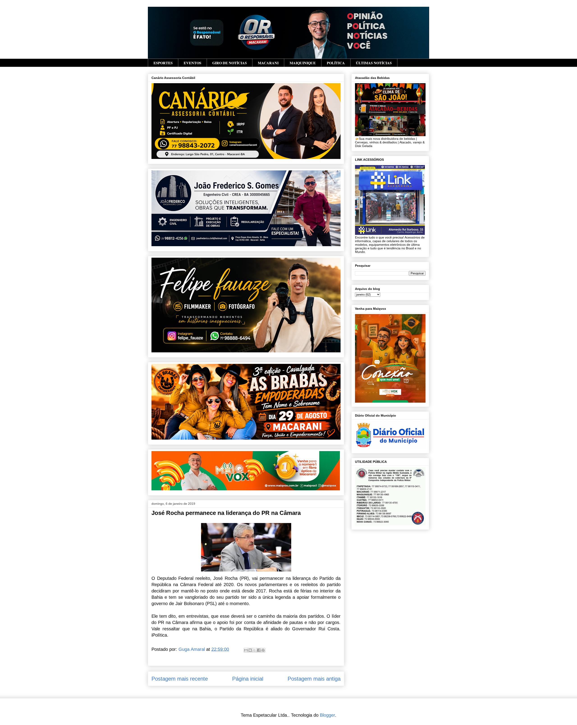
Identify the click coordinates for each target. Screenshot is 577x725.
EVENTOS (192, 62)
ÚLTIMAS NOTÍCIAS (374, 62)
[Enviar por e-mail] (246, 650)
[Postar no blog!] (250, 650)
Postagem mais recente (179, 679)
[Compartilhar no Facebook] (258, 650)
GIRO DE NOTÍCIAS (229, 62)
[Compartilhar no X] (254, 650)
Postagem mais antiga (314, 679)
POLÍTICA (336, 62)
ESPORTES (163, 62)
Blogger (327, 715)
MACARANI (268, 62)
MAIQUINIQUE (303, 62)
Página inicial (247, 679)
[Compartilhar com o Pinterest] (263, 650)
